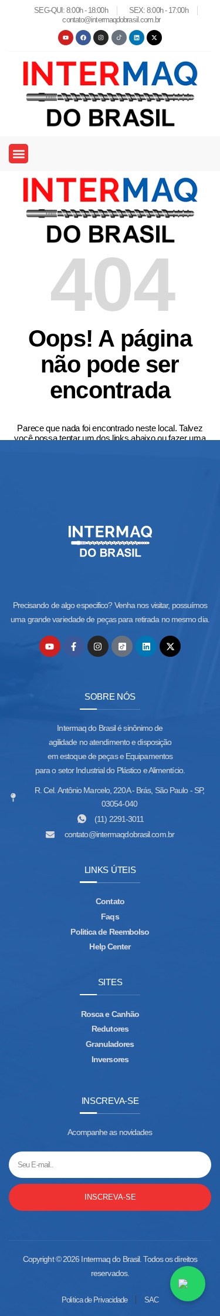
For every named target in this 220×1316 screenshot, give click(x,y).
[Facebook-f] (73, 646)
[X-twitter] (154, 37)
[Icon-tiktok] (119, 37)
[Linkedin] (136, 37)
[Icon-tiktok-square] (122, 646)
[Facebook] (83, 37)
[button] (18, 153)
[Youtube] (65, 37)
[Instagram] (101, 37)
